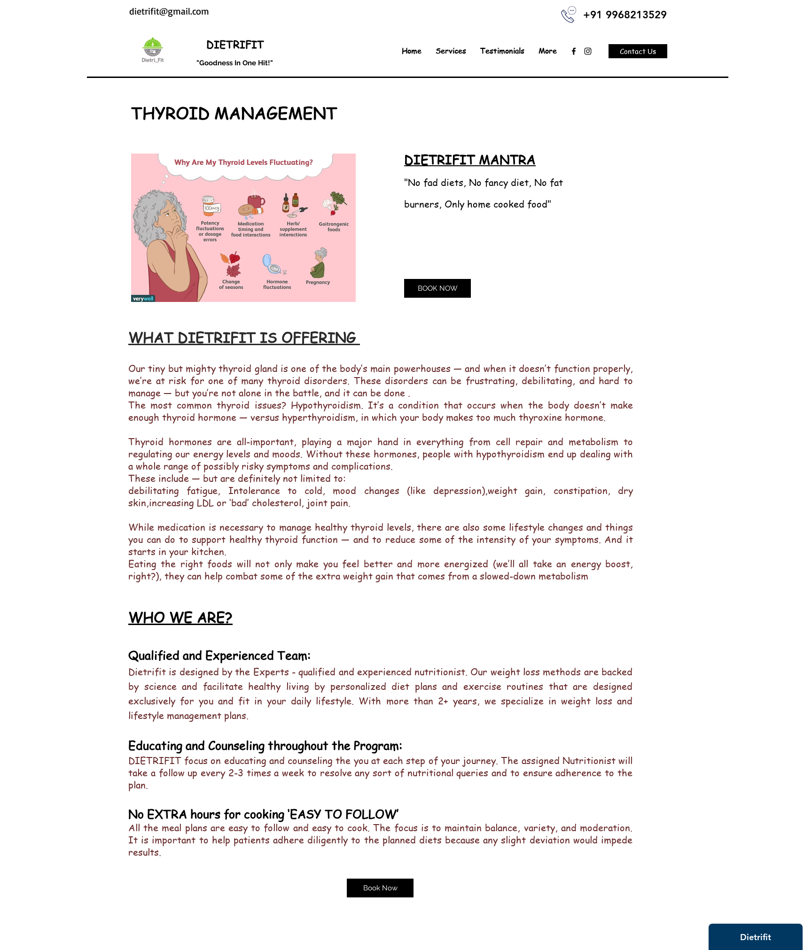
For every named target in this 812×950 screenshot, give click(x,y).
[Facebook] (573, 51)
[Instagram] (588, 51)
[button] (451, 51)
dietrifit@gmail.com (169, 11)
